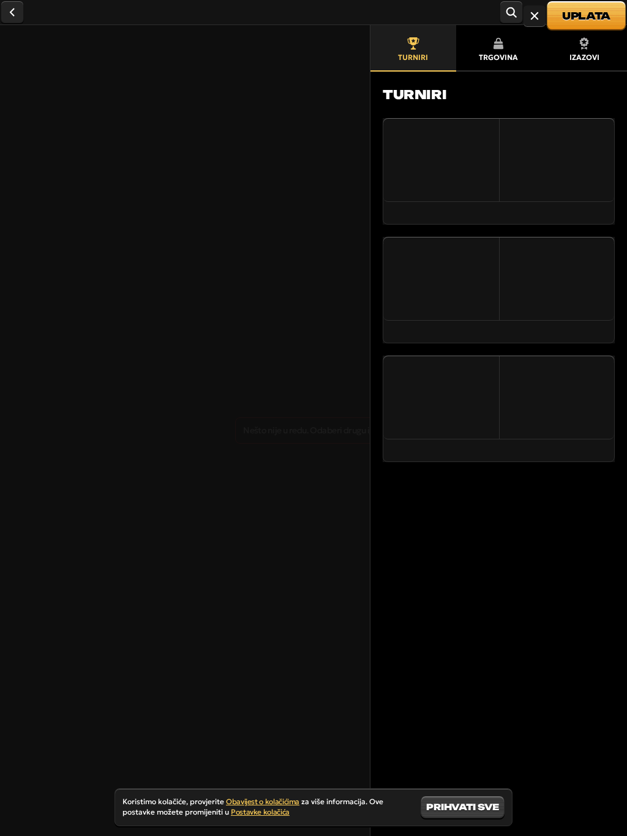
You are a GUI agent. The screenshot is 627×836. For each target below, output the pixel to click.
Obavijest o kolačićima (262, 801)
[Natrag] (12, 12)
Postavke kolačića (260, 812)
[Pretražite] (511, 12)
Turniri (413, 57)
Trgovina (498, 57)
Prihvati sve (462, 807)
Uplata (586, 16)
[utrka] (535, 16)
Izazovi (584, 57)
